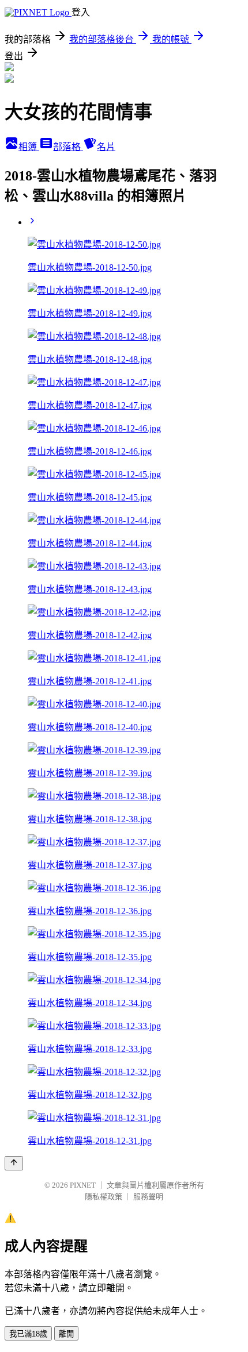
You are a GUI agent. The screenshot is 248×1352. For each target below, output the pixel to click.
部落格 (68, 147)
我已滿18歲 (28, 1334)
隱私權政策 (103, 1196)
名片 (106, 147)
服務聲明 (148, 1196)
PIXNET (83, 1185)
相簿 (28, 147)
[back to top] (14, 1163)
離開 (66, 1334)
